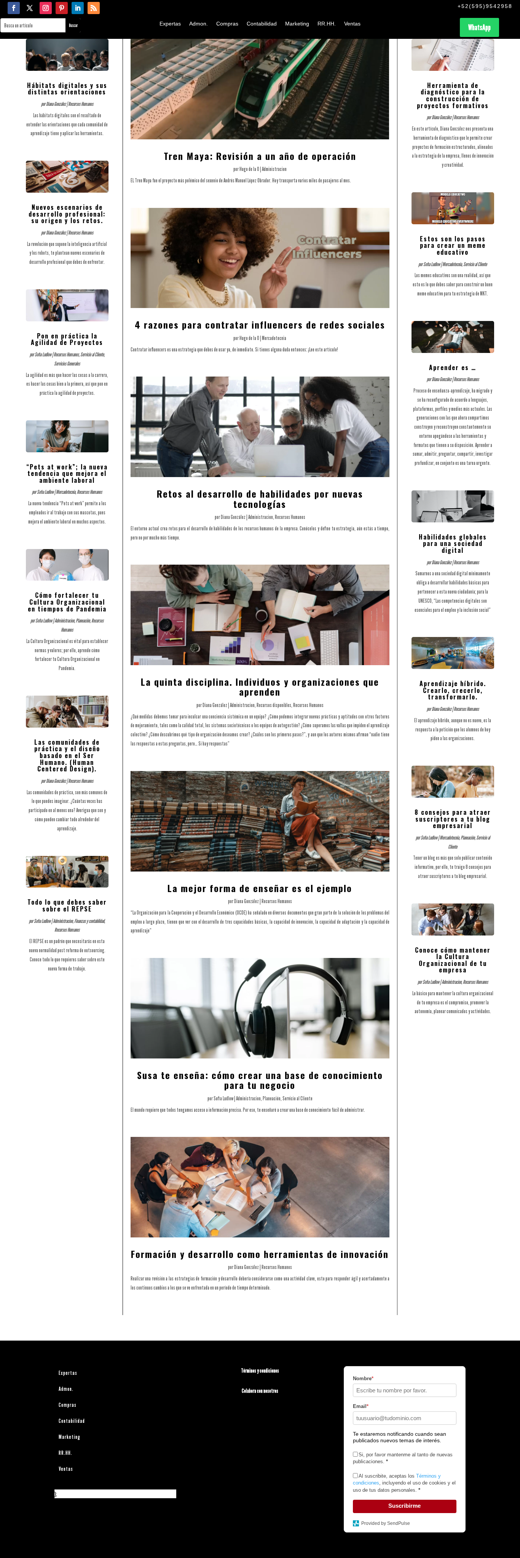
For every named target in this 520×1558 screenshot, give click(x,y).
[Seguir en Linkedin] (78, 8)
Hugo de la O (249, 169)
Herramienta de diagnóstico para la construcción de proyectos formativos (453, 95)
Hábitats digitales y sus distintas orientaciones (67, 89)
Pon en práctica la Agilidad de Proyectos (67, 339)
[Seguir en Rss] (94, 8)
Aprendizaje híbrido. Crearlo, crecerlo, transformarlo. (453, 690)
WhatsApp (479, 27)
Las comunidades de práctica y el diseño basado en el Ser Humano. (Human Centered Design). (67, 755)
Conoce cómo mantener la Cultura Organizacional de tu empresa (453, 960)
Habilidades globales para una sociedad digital (453, 543)
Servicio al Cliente (92, 354)
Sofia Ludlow (43, 354)
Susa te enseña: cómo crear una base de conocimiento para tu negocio (260, 1080)
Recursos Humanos (80, 104)
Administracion (64, 620)
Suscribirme (404, 1505)
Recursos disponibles (274, 705)
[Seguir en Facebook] (14, 8)
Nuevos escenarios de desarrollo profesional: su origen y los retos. (67, 214)
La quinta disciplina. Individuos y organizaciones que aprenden (260, 686)
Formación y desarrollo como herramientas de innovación (260, 1254)
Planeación (83, 620)
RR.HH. (326, 24)
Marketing (297, 24)
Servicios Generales (67, 363)
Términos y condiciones (260, 1370)
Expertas (170, 24)
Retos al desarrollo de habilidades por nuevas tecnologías (260, 498)
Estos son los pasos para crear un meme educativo (453, 245)
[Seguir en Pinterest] (62, 8)
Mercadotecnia (65, 491)
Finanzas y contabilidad (89, 921)
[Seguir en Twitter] (30, 8)
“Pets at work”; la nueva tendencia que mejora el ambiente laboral (67, 473)
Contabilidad (262, 24)
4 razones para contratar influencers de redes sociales (260, 324)
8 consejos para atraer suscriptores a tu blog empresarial (453, 819)
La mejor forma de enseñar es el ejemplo (259, 888)
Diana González (56, 104)
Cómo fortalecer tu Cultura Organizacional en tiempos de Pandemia (67, 602)
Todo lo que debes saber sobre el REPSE (67, 905)
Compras (227, 24)
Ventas (352, 24)
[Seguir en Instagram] (46, 8)
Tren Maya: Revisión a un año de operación (260, 156)
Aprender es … (452, 367)
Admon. (198, 24)
